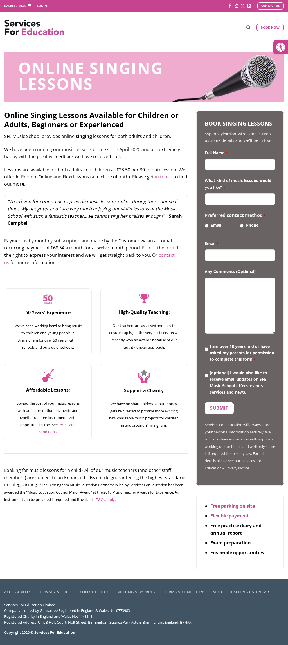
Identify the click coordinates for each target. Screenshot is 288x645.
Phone (252, 225)
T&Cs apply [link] (105, 499)
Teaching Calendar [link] (249, 591)
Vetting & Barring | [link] (139, 591)
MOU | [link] (219, 591)
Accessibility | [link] (20, 591)
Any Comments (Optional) (230, 271)
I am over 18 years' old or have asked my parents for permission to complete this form (242, 353)
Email (216, 225)
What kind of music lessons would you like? (238, 184)
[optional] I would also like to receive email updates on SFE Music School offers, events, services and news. (238, 382)
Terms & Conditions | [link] (186, 591)
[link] (280, 47)
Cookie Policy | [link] (97, 591)
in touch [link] (163, 177)
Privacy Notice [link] (237, 468)
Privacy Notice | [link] (58, 591)
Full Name (216, 152)
